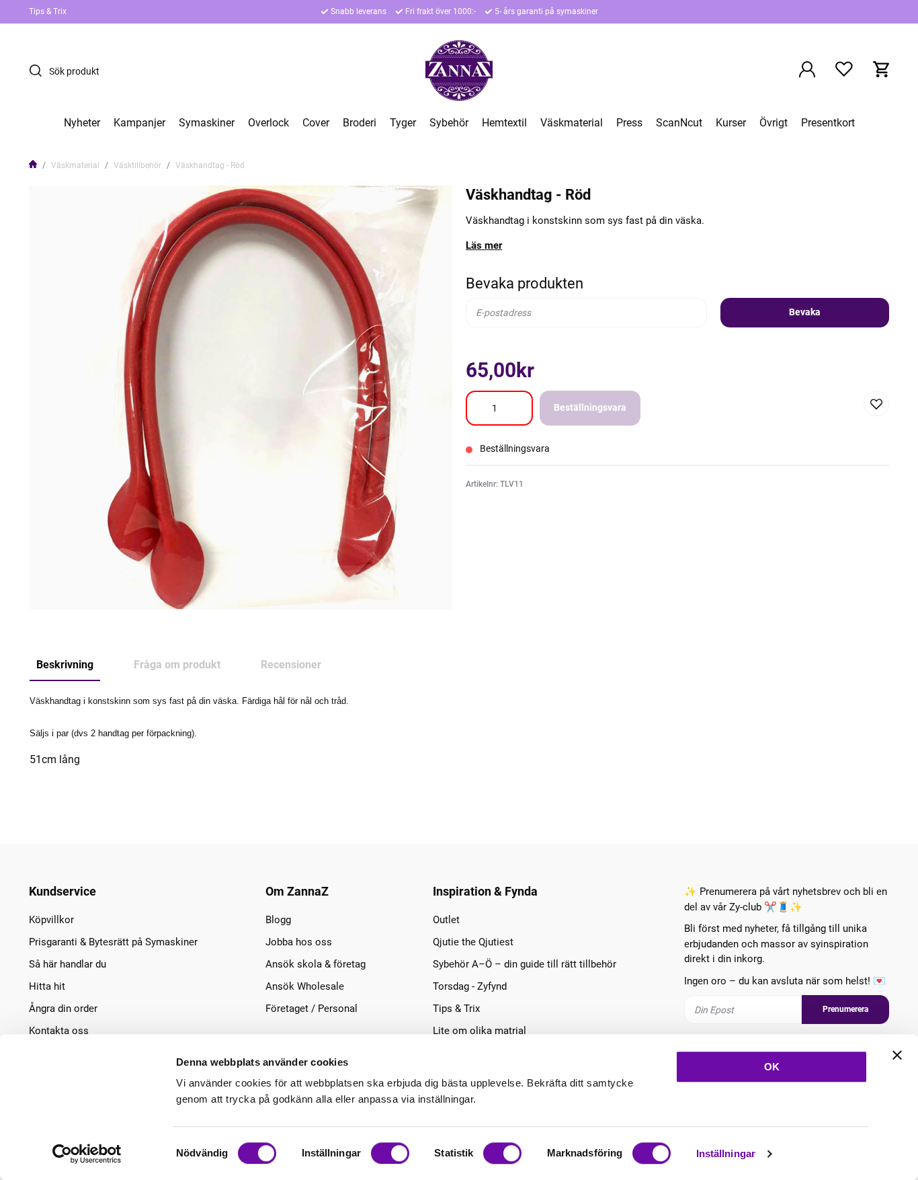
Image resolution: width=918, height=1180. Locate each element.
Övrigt (773, 123)
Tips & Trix (48, 11)
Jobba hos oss (298, 942)
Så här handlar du (67, 964)
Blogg (278, 920)
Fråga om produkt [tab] (177, 664)
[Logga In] (807, 70)
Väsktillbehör (137, 165)
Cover (315, 123)
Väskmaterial (571, 123)
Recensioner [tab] (291, 664)
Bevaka (805, 312)
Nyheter (82, 123)
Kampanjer (139, 123)
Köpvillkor (51, 920)
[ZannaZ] (459, 70)
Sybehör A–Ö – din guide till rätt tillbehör (524, 964)
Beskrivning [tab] (64, 664)
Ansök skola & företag (315, 964)
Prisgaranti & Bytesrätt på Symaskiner (113, 942)
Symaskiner (207, 123)
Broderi (359, 123)
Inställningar (725, 1153)
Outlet (446, 920)
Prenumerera (845, 1009)
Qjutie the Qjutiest (473, 942)
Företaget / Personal (311, 1008)
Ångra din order (63, 1008)
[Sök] (39, 71)
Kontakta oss (59, 1031)
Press (629, 123)
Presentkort (828, 123)
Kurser (731, 123)
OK (772, 1066)
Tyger (403, 123)
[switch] (390, 1153)
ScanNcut (679, 123)
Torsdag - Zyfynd (470, 986)
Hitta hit (47, 986)
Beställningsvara (590, 407)
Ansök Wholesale (304, 986)
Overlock (268, 123)
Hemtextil (504, 123)
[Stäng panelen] (897, 1055)
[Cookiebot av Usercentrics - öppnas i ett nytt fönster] (87, 1154)
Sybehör (448, 123)
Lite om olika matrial (479, 1031)
